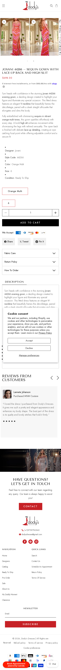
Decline (29, 348)
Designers (6, 561)
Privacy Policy (45, 333)
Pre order (6, 577)
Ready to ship (7, 572)
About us (6, 588)
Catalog (5, 566)
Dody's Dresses (28, 638)
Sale (3, 583)
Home (4, 555)
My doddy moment (9, 594)
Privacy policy (52, 642)
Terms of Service (38, 577)
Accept (29, 340)
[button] (3, 6)
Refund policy (20, 642)
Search (34, 555)
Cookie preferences (32, 648)
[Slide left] (27, 61)
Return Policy (37, 572)
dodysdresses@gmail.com (32, 534)
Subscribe (30, 624)
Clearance (6, 600)
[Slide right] (33, 61)
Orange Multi (15, 191)
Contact (30, 506)
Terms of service (35, 642)
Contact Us (36, 561)
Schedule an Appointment (42, 566)
